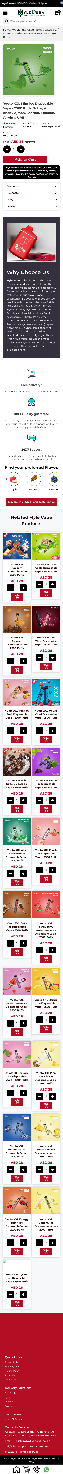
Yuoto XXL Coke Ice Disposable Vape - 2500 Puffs (17, 927)
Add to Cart (25, 159)
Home (7, 29)
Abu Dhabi (41, 170)
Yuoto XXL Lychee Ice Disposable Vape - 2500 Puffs (17, 1278)
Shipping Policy (13, 1366)
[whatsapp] (46, 1469)
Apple (13, 489)
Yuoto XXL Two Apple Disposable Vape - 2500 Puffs (46, 568)
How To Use (13, 193)
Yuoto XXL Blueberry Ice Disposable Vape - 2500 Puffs (16, 1151)
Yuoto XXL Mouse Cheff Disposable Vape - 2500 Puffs (46, 714)
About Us (10, 1375)
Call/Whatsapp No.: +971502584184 (27, 1446)
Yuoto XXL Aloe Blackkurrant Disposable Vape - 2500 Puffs (16, 855)
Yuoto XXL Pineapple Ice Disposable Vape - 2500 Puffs (46, 1151)
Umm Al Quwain (14, 1419)
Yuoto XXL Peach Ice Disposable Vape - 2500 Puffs (46, 854)
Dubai (32, 170)
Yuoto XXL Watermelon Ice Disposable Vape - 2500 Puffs (16, 1005)
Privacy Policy (12, 1362)
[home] (17, 1469)
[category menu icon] (5, 13)
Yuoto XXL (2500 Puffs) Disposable (35, 29)
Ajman (51, 170)
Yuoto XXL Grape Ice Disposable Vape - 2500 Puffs (46, 784)
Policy (10, 199)
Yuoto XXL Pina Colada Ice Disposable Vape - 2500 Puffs (46, 1078)
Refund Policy (12, 1371)
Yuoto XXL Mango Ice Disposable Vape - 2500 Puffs (46, 1003)
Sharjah (9, 174)
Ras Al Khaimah (39, 174)
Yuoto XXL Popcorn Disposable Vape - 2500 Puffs (16, 569)
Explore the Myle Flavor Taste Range (31, 501)
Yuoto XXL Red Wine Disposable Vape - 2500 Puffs (46, 641)
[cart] (26, 1469)
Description (13, 186)
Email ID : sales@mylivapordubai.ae (27, 1441)
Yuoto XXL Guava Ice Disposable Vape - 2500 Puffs (17, 1076)
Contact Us (11, 1379)
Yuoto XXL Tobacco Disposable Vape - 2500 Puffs (16, 643)
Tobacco (34, 489)
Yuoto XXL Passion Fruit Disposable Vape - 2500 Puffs (17, 714)
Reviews (11, 206)
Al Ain (27, 174)
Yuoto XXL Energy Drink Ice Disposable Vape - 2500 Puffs (16, 1224)
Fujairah (19, 174)
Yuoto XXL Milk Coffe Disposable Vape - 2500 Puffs (17, 784)
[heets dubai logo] (32, 13)
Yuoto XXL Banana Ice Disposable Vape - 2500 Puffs (46, 1224)
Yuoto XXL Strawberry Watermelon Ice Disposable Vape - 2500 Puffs (46, 930)
